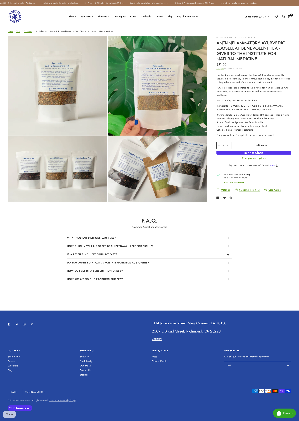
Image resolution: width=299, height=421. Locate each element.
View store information (233, 182)
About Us (102, 16)
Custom (159, 16)
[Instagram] (26, 324)
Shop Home (14, 356)
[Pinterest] (34, 324)
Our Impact (120, 16)
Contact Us (85, 370)
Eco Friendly (86, 361)
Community (28, 31)
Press (133, 16)
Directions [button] (157, 338)
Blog (170, 16)
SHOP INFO (87, 350)
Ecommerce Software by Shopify (62, 400)
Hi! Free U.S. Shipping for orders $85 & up (96, 3)
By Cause (85, 16)
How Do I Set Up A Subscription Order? (95, 271)
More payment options (254, 158)
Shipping (220, 68)
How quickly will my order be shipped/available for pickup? (110, 246)
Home (10, 31)
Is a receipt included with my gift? (92, 254)
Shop (71, 16)
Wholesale (145, 16)
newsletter (264, 356)
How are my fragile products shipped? (95, 279)
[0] (289, 16)
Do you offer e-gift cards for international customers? (108, 262)
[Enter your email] (288, 365)
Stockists (84, 374)
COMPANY (14, 350)
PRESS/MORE (160, 350)
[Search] (284, 16)
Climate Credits (159, 361)
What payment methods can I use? (91, 238)
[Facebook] (11, 324)
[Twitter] (18, 324)
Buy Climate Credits (187, 16)
